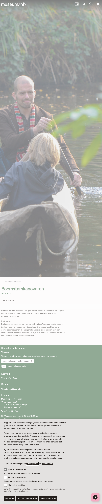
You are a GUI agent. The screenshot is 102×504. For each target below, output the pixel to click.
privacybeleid (32, 464)
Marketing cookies (16, 485)
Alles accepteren (48, 498)
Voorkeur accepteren (27, 498)
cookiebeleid (47, 464)
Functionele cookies (17, 469)
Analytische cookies (17, 477)
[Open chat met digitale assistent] (95, 497)
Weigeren (9, 498)
